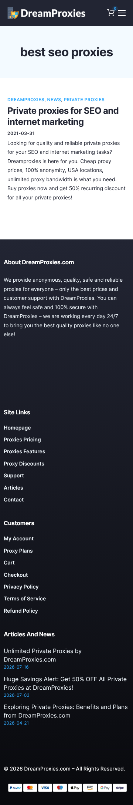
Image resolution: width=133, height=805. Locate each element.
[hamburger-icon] (122, 13)
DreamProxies (25, 99)
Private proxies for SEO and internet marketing (63, 116)
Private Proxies (84, 99)
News (54, 99)
